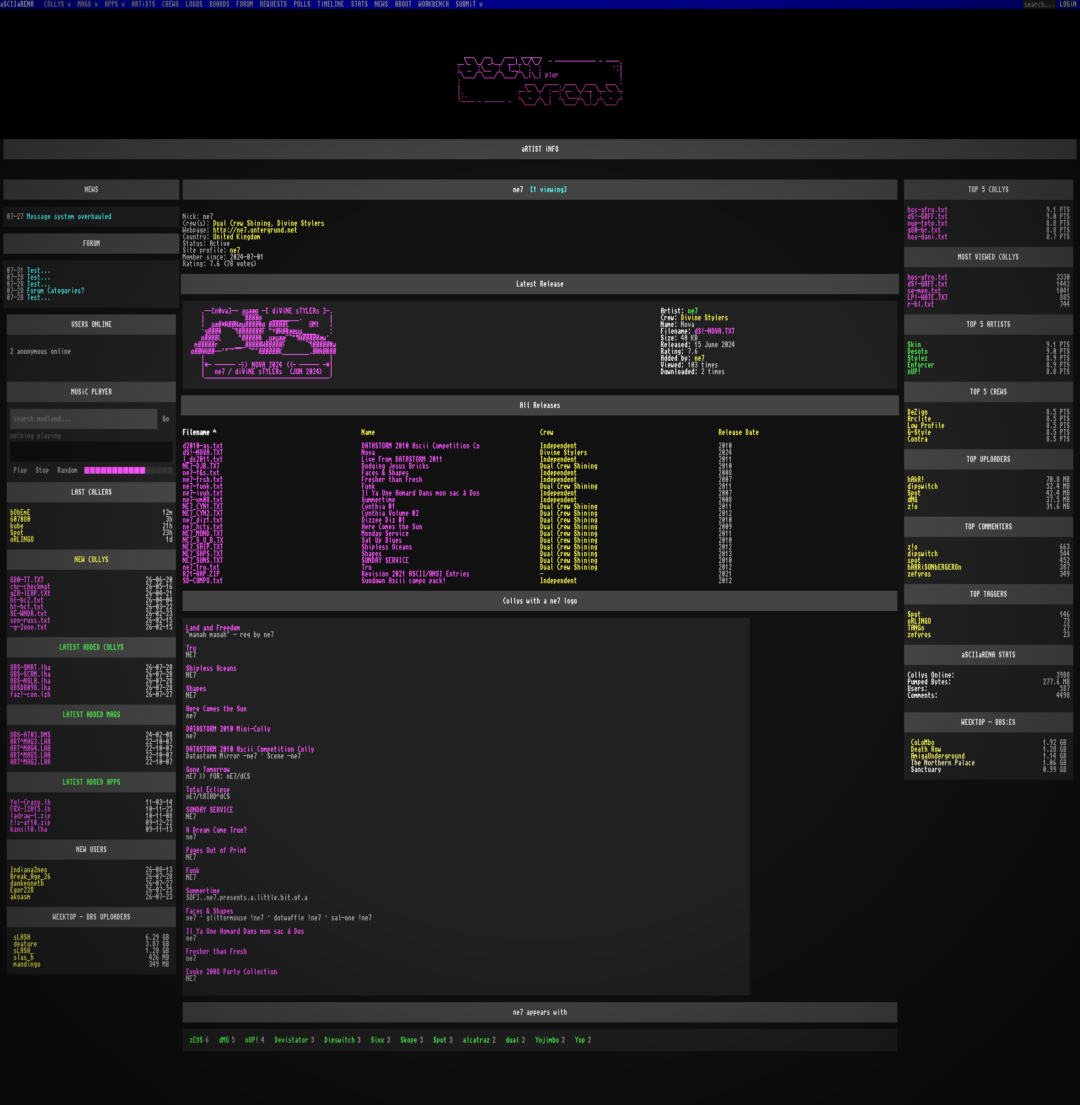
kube (17, 526)
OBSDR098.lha (30, 687)
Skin (914, 344)
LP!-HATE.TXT (927, 297)
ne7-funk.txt (203, 486)
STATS (359, 4)
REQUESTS (273, 4)
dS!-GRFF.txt (927, 216)
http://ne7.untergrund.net (255, 230)
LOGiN (1068, 4)
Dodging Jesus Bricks (395, 466)
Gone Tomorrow (208, 769)
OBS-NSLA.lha (30, 681)
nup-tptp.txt (927, 223)
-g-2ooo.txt (28, 627)
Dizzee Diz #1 (383, 520)
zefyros (919, 574)
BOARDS (219, 4)
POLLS (302, 4)
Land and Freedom (213, 628)
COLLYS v (57, 4)
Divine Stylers (300, 223)
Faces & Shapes (385, 472)
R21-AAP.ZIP (201, 574)
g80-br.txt (924, 230)
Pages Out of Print (216, 850)
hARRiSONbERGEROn (934, 567)
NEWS (381, 4)
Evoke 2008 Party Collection (231, 971)
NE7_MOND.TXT (203, 533)
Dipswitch (342, 1040)
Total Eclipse (208, 789)
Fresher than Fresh (392, 479)
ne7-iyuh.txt (203, 493)
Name (368, 432)
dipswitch (922, 486)
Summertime (378, 499)
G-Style (919, 432)
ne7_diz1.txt (203, 520)
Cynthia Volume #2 (390, 513)
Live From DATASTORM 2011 (402, 459)
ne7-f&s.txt (201, 472)
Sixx (380, 1040)
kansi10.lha (28, 829)
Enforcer (920, 365)
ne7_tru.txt (201, 567)
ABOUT (403, 4)
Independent (558, 446)
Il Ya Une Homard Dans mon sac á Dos (421, 493)
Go (165, 419)
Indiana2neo (28, 869)
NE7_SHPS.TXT (203, 553)
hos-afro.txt (927, 210)
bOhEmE (20, 512)
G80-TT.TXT (27, 580)
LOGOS (194, 4)
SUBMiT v (469, 4)
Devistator (294, 1040)
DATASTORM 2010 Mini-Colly (228, 729)
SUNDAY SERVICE (385, 560)
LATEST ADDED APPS (91, 782)
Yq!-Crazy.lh (30, 802)
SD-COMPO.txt (203, 580)
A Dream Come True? (216, 830)
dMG (227, 1040)
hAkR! (915, 479)
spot (914, 560)
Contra (917, 439)
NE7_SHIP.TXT (203, 547)
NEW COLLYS (91, 559)
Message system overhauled (69, 216)
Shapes (372, 553)
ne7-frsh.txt (203, 479)
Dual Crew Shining (241, 223)
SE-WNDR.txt (28, 613)
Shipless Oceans (387, 547)
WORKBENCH (433, 4)
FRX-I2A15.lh (30, 809)
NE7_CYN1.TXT (203, 506)
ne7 (235, 250)
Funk (368, 486)
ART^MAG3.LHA (30, 741)
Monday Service (385, 533)
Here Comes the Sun (392, 526)
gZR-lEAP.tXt (30, 593)
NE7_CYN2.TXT (203, 513)
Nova (368, 452)
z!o (912, 506)
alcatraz (479, 1040)
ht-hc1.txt (27, 606)
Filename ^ (199, 432)
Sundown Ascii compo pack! (404, 580)
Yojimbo (550, 1040)
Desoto (917, 351)
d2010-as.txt (203, 446)
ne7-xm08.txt (203, 499)
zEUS (199, 1040)
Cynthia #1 (378, 506)
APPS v (115, 4)
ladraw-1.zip (30, 816)
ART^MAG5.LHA (30, 755)
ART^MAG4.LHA (30, 748)
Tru (367, 567)
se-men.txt (924, 290)
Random (67, 470)
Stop (42, 470)
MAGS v (88, 4)
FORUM (244, 4)
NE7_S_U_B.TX (203, 540)
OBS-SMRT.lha (30, 667)
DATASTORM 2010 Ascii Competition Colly (250, 749)
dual (515, 1040)
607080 (20, 519)
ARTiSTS (143, 4)
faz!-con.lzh (30, 694)
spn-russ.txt (30, 620)
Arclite (919, 419)
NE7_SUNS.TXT (203, 560)
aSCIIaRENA (17, 4)
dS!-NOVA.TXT (714, 331)
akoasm (20, 896)
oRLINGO (22, 539)
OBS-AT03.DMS (30, 735)
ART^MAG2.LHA (30, 762)
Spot (443, 1040)
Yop (583, 1040)
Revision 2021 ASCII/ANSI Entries (416, 574)
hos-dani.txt (927, 236)
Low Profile (926, 425)
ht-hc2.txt (27, 600)
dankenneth (27, 883)
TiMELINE (330, 4)
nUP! (255, 1040)
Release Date (738, 432)
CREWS (170, 4)
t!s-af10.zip (30, 822)
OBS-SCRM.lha (30, 674)
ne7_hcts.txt (203, 526)
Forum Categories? (55, 290)
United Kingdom (236, 236)
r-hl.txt (920, 304)
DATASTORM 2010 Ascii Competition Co (421, 446)
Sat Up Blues (382, 540)
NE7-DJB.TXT (201, 466)
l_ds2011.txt (203, 459)
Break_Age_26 (30, 876)
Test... (39, 270)
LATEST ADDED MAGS (91, 714)
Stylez (917, 358)
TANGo (915, 628)
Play (20, 470)
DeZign (917, 412)
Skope (411, 1040)
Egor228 (22, 890)
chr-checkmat (30, 586)
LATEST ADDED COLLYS (91, 647)
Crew (547, 432)
